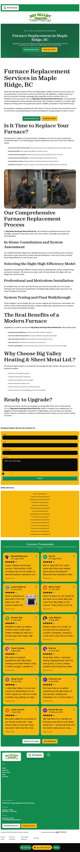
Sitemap (36, 838)
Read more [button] (10, 578)
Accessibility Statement (24, 838)
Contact (7, 408)
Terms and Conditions (12, 838)
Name (4, 434)
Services (31, 30)
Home (25, 30)
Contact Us (6, 772)
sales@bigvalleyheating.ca (11, 819)
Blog (3, 774)
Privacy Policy (3, 838)
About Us (5, 770)
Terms (11, 473)
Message (5, 457)
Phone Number (7, 449)
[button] (56, 847)
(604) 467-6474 (8, 818)
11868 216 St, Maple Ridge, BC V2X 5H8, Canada (18, 803)
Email (4, 442)
